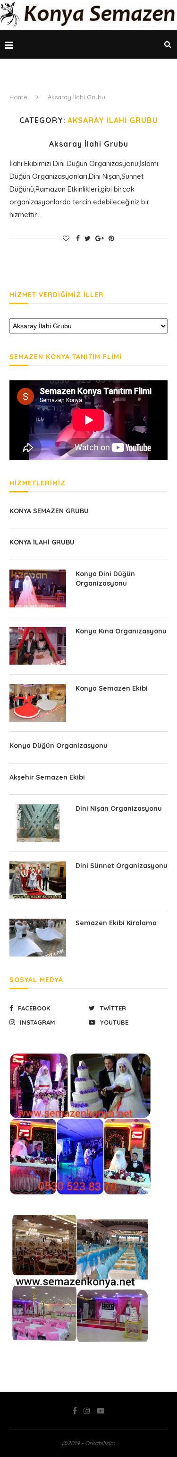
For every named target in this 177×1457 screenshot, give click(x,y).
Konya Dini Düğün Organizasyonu (105, 579)
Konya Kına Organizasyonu (121, 631)
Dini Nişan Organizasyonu (119, 808)
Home (18, 97)
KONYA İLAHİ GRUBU (42, 542)
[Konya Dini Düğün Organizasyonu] (37, 588)
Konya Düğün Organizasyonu (58, 745)
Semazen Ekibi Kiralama (116, 923)
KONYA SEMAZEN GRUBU (49, 511)
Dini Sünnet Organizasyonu (122, 865)
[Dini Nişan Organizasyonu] (37, 823)
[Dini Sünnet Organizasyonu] (37, 880)
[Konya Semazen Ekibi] (37, 703)
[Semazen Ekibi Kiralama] (37, 938)
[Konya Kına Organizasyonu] (37, 646)
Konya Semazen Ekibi (112, 688)
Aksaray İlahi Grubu (88, 144)
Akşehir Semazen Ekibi (47, 777)
